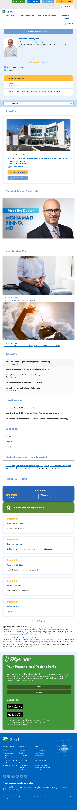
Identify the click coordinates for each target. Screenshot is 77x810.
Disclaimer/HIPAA (40, 750)
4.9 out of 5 (45, 62)
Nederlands (28, 787)
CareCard (22, 750)
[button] (68, 24)
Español (19, 790)
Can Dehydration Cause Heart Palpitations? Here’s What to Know (32, 346)
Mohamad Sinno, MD (29, 39)
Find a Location (23, 755)
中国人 (12, 787)
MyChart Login (23, 765)
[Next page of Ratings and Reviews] (44, 621)
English (38, 787)
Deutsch (64, 787)
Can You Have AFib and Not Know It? (20, 300)
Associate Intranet (8, 753)
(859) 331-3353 (13, 85)
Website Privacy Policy (41, 765)
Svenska (28, 790)
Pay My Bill (22, 767)
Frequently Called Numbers (24, 761)
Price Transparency (24, 770)
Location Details (19, 172)
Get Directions (18, 178)
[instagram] (17, 776)
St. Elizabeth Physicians (10, 765)
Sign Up (39, 692)
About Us (5, 750)
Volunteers (6, 762)
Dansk (19, 787)
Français (55, 787)
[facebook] (4, 776)
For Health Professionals (10, 758)
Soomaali (46, 787)
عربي (5, 787)
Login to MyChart (40, 91)
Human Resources (40, 758)
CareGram (22, 753)
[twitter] (13, 776)
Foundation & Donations (10, 760)
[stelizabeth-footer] (11, 738)
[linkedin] (25, 776)
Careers (5, 755)
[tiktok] (8, 776)
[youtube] (21, 776)
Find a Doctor (23, 758)
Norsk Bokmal (9, 790)
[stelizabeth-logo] (7, 11)
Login (39, 686)
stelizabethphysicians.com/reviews (27, 634)
